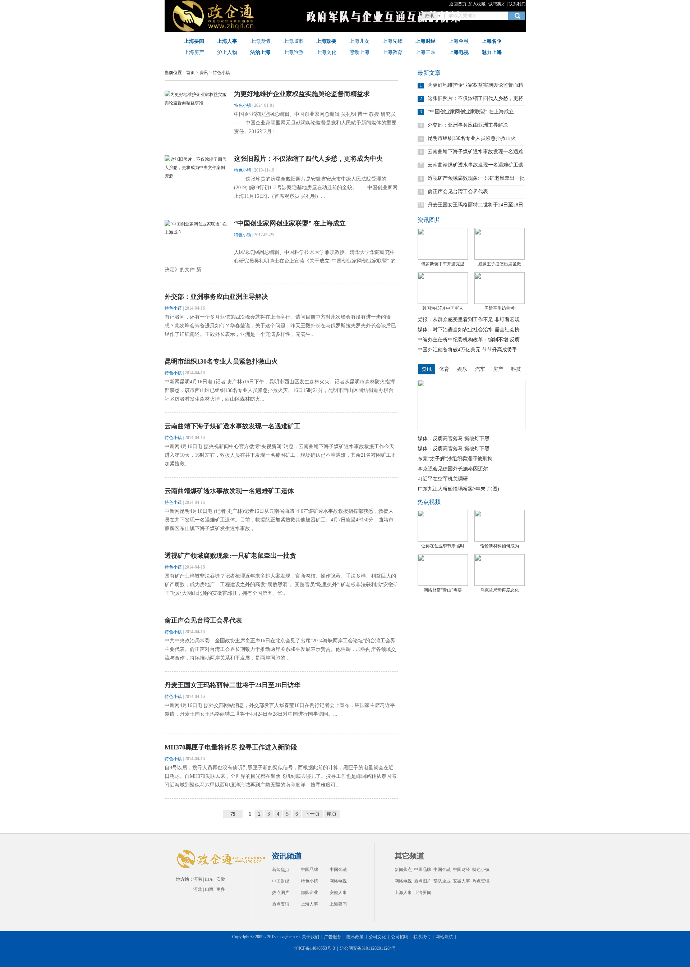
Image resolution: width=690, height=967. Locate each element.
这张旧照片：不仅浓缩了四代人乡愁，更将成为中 (475, 98)
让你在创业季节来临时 (442, 545)
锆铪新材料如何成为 (499, 545)
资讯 (203, 72)
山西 (209, 889)
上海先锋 (392, 41)
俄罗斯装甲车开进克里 (442, 263)
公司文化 (377, 936)
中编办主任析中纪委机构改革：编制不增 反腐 (469, 339)
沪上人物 (227, 52)
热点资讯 (280, 904)
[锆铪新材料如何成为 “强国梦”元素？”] (499, 526)
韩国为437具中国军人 (442, 308)
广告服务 (332, 936)
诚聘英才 (497, 3)
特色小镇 (221, 72)
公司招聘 (399, 936)
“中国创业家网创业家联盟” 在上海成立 (290, 223)
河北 (197, 889)
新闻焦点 (280, 869)
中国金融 (338, 869)
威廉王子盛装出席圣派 (499, 263)
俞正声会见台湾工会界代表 (203, 620)
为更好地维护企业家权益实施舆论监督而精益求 (302, 93)
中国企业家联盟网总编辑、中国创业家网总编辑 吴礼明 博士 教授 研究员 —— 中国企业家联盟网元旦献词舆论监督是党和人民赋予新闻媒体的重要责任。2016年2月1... (315, 122)
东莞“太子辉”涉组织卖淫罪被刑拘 (455, 458)
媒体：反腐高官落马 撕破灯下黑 (453, 438)
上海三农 (425, 52)
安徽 (220, 879)
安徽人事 (338, 892)
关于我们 (310, 936)
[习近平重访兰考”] (499, 288)
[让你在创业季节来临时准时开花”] (443, 526)
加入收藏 (477, 3)
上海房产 (194, 52)
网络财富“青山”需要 (443, 590)
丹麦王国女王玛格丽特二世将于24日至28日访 (475, 204)
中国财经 (280, 881)
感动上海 (359, 52)
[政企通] (215, 30)
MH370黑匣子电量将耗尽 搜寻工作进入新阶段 (231, 747)
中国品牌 (309, 869)
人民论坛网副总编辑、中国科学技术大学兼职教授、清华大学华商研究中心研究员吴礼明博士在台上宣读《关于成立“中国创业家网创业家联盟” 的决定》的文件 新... (280, 261)
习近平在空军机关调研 (443, 479)
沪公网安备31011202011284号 (368, 948)
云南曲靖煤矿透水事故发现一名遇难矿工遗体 (229, 490)
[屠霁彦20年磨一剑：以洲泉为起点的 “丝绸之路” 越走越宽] (471, 428)
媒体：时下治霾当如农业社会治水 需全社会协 (469, 329)
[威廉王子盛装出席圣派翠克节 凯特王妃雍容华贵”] (499, 244)
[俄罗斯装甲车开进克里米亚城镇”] (443, 244)
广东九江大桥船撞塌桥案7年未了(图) (458, 489)
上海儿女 (359, 41)
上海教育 (392, 52)
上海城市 (293, 41)
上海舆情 (260, 41)
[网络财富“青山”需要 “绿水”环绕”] (443, 570)
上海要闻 (338, 904)
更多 (220, 889)
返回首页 (457, 3)
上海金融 (458, 41)
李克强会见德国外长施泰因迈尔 (453, 468)
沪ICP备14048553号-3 (314, 948)
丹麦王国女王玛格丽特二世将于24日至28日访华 (232, 685)
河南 (197, 879)
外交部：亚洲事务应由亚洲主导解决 (216, 296)
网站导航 (444, 936)
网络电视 (338, 881)
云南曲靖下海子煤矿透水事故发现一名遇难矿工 (232, 426)
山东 (209, 879)
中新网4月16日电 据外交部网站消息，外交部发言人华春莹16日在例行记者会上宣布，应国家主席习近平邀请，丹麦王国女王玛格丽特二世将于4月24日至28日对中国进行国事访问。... (280, 710)
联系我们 (517, 3)
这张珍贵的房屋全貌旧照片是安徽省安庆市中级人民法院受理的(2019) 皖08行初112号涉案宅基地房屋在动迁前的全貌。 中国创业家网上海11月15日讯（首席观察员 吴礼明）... (315, 187)
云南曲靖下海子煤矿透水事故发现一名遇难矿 (475, 151)
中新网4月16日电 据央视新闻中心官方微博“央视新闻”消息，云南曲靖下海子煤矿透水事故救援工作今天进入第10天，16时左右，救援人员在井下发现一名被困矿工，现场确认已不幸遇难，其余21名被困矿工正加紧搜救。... (280, 455)
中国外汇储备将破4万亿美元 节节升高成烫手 (467, 349)
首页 (190, 72)
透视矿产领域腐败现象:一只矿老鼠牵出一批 (476, 178)
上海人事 (309, 904)
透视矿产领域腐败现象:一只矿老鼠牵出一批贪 (230, 555)
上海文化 (326, 52)
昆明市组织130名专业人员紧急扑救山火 (221, 361)
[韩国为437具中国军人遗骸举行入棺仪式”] (443, 288)
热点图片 (280, 892)
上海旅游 (293, 52)
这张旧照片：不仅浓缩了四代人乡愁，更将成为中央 (308, 158)
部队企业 (309, 892)
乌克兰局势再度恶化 (499, 590)
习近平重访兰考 (499, 308)
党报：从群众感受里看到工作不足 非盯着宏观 (469, 319)
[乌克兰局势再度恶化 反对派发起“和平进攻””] (499, 570)
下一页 (312, 814)
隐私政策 (355, 936)
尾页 (332, 814)
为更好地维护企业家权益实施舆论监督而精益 (475, 85)
